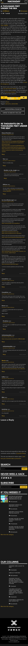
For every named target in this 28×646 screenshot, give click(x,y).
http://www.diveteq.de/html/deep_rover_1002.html (13, 368)
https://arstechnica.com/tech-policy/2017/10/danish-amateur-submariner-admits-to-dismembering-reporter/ (14, 150)
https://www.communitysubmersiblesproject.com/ (13, 237)
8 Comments (13, 570)
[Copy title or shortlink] (9, 13)
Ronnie (4, 360)
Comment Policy (21, 453)
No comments (13, 509)
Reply (3, 154)
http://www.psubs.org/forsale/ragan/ (10, 264)
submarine (8, 104)
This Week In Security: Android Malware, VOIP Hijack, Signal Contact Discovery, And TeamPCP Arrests (16, 591)
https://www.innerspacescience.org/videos (11, 233)
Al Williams (6, 11)
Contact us (11, 478)
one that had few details (9, 88)
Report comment (22, 154)
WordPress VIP (16, 641)
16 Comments (13, 515)
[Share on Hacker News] (5, 13)
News (7, 102)
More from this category (7, 534)
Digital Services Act (13, 639)
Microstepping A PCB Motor (12, 109)
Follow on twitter (4, 478)
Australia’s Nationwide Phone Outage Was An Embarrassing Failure (15, 498)
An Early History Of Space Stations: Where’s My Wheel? (16, 520)
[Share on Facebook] (1, 13)
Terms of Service (5, 639)
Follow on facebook (2, 478)
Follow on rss (9, 478)
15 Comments (23, 11)
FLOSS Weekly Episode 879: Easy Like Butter (16, 600)
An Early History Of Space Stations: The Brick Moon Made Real (16, 528)
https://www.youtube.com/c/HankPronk (11, 223)
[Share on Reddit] (7, 13)
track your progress (10, 92)
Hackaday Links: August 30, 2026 (16, 566)
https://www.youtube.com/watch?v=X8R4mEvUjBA (13, 339)
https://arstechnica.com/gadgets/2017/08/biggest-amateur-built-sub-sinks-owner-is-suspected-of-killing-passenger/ (13, 143)
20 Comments (13, 532)
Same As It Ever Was (14, 573)
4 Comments (13, 597)
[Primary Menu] (26, 1)
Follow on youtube (6, 478)
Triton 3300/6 (4, 25)
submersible (14, 104)
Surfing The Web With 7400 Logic (13, 113)
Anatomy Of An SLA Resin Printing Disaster (16, 512)
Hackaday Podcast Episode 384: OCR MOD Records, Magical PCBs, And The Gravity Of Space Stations (16, 581)
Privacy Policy (24, 637)
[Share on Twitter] (3, 13)
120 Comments (14, 575)
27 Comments (13, 524)
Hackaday (14, 1)
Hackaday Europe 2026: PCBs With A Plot (15, 505)
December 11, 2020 (22, 13)
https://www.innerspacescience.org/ (10, 231)
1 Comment (13, 586)
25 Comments (13, 501)
